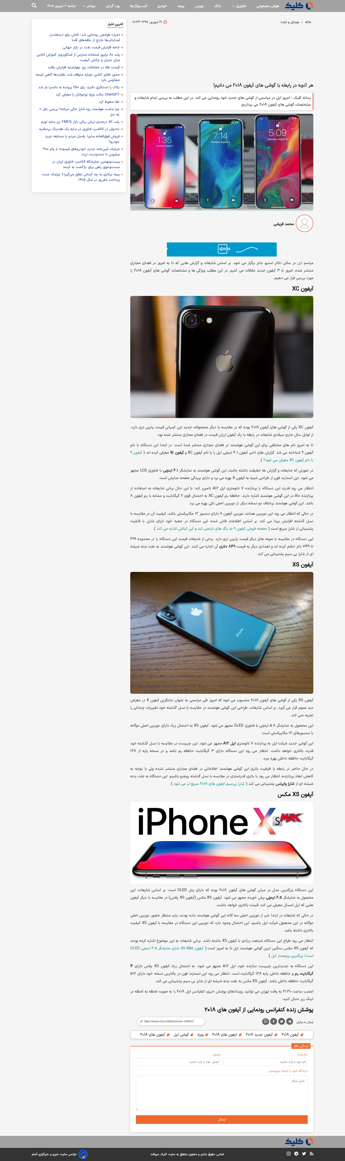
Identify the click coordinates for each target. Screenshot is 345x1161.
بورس (199, 6)
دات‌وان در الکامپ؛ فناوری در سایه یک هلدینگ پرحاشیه (79, 129)
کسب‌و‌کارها (138, 6)
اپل (299, 263)
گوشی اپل (182, 1035)
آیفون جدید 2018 (260, 1035)
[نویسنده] (304, 224)
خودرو (162, 6)
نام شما (302, 1054)
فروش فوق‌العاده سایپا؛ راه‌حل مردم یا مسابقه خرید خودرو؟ (82, 139)
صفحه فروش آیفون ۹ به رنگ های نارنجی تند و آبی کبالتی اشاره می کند (212, 529)
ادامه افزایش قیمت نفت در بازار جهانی (91, 47)
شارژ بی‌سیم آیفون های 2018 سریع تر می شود (209, 784)
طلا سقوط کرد (109, 102)
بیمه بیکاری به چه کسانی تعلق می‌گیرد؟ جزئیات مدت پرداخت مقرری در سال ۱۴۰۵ (81, 177)
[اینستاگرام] (289, 1154)
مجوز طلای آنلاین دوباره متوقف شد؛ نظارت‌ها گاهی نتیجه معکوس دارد (77, 77)
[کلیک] (299, 6)
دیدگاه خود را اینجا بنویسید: (288, 1071)
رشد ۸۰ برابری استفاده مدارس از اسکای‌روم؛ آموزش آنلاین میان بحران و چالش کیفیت (78, 57)
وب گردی (112, 6)
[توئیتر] (281, 1022)
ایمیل (216, 1054)
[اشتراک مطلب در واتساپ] (265, 1021)
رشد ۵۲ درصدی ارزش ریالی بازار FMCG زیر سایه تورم (80, 122)
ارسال (222, 1119)
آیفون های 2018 (153, 1035)
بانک (217, 6)
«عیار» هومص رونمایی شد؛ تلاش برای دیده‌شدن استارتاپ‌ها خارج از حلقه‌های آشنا (84, 37)
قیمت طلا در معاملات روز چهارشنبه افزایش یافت (83, 67)
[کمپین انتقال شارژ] (221, 249)
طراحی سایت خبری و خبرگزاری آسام (54, 1154)
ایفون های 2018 (225, 1035)
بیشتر (90, 6)
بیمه (181, 6)
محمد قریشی (284, 224)
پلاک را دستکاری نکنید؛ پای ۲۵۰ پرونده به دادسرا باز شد (78, 87)
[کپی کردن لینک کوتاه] (169, 1021)
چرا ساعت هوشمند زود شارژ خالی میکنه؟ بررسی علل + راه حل (79, 112)
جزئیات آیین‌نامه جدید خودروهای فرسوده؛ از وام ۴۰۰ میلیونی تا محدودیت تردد (81, 151)
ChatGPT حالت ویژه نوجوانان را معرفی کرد (87, 94)
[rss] (311, 1154)
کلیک (163, 1154)
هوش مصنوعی (268, 6)
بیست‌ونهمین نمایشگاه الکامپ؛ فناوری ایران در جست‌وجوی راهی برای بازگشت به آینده (86, 164)
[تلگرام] (289, 1022)
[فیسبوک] (273, 1022)
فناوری (240, 6)
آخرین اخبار (115, 24)
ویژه (201, 1035)
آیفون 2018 (290, 1035)
